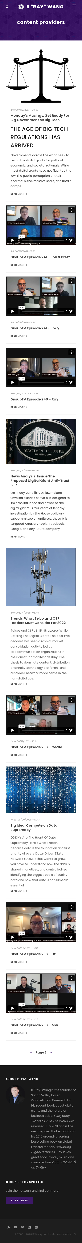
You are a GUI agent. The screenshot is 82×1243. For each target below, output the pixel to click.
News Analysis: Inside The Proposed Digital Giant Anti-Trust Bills (39, 480)
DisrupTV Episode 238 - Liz (32, 954)
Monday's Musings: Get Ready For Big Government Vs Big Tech (39, 117)
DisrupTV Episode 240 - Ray (34, 399)
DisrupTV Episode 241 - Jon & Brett (40, 257)
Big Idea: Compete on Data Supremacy (34, 827)
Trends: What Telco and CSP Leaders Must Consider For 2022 (38, 620)
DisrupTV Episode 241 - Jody (34, 328)
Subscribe (19, 1200)
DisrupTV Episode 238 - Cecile (36, 747)
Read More (18, 194)
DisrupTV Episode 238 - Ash (34, 1025)
